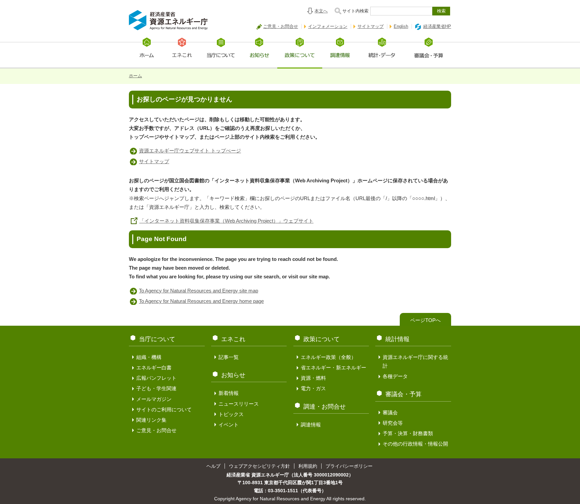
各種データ (395, 376)
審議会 (390, 412)
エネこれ (233, 339)
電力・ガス (313, 388)
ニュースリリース (239, 404)
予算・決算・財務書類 (408, 433)
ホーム (135, 75)
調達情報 (311, 424)
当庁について (157, 339)
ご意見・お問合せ (280, 26)
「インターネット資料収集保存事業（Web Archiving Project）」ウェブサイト (226, 221)
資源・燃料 (313, 378)
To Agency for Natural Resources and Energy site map (198, 290)
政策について (321, 339)
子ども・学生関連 (156, 388)
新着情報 (229, 393)
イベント (229, 424)
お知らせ (233, 375)
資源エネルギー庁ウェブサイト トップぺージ (190, 150)
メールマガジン (154, 399)
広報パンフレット (156, 378)
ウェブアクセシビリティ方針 (259, 466)
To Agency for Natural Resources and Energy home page (201, 301)
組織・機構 (148, 357)
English (401, 26)
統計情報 (397, 339)
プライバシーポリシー (349, 466)
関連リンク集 (151, 420)
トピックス (231, 414)
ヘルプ (213, 466)
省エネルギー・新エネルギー (333, 367)
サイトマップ (370, 26)
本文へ (321, 10)
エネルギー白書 (154, 367)
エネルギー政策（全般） (328, 357)
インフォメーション (327, 26)
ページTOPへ (425, 320)
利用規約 (307, 466)
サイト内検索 (355, 10)
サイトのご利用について (164, 409)
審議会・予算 (403, 394)
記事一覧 (229, 357)
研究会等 (393, 423)
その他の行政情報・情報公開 (415, 444)
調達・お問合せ (324, 406)
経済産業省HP (437, 26)
